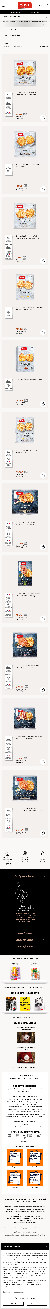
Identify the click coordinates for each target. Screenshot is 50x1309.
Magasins (9, 1089)
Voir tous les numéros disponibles (24, 1017)
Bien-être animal (28, 1211)
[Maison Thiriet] (25, 5)
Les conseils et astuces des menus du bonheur (25, 1127)
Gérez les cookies (38, 1209)
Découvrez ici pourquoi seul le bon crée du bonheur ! (25, 908)
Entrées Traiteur (15, 30)
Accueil (4, 30)
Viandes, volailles (29, 1107)
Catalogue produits (24, 1209)
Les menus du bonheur (35, 1116)
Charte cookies (9, 1211)
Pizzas (40, 1102)
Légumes (39, 1107)
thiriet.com (7, 1206)
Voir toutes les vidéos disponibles (24, 1067)
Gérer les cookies (15, 1283)
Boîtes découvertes (12, 1116)
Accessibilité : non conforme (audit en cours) (25, 1216)
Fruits (11, 1111)
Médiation (18, 1211)
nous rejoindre (25, 946)
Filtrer (18, 47)
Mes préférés (15, 12)
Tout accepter (37, 1303)
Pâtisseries (36, 1111)
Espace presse (22, 1214)
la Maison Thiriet (25, 876)
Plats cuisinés (31, 1104)
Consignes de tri (41, 1211)
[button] (40, 5)
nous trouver (25, 933)
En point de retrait (33, 1078)
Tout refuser (13, 1303)
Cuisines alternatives (27, 1114)
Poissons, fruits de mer (14, 1107)
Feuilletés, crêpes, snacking (28, 1102)
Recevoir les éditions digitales (14, 987)
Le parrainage (24, 1081)
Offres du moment (13, 1099)
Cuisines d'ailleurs (19, 1104)
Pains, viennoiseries (12, 1114)
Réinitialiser (44, 47)
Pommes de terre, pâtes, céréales (19, 1109)
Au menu (25, 1124)
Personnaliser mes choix (25, 1298)
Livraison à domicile (36, 1089)
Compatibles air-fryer (28, 1099)
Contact (30, 1214)
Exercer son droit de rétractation (25, 1222)
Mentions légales (11, 1209)
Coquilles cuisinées (29, 30)
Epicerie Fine (39, 1114)
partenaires (9, 1256)
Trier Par (6, 47)
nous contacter (25, 940)
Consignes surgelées (21, 1089)
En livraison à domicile (17, 1078)
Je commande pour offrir (24, 1091)
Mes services (34, 12)
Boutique (23, 1116)
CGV (44, 1206)
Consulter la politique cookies (13, 1292)
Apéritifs (39, 1099)
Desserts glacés (26, 1111)
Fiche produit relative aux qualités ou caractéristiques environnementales (25, 1219)
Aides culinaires (37, 1109)
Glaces (17, 1111)
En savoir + (25, 1141)
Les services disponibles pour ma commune (27, 1206)
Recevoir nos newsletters (37, 987)
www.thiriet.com (39, 1254)
